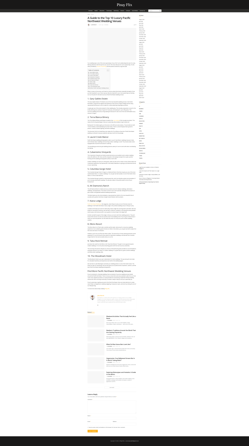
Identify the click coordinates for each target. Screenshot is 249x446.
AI (139, 106)
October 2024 (142, 61)
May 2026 (141, 25)
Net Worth (142, 138)
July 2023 (141, 90)
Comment (90, 399)
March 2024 (141, 74)
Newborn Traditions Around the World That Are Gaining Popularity (121, 331)
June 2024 (141, 69)
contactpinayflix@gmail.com (132, 441)
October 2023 (142, 84)
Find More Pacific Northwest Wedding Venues (99, 88)
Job (140, 128)
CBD (140, 113)
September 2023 (142, 86)
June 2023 (141, 91)
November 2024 (142, 59)
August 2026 (141, 19)
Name (89, 415)
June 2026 (141, 23)
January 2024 (142, 78)
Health (96, 10)
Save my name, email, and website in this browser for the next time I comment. (107, 427)
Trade (140, 155)
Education (102, 10)
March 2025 (141, 51)
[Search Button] (160, 11)
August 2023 (141, 88)
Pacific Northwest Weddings (94, 204)
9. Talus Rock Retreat (93, 84)
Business (90, 10)
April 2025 (141, 50)
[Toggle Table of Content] (107, 70)
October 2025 (142, 38)
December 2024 (142, 57)
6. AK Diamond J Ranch (94, 80)
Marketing (116, 10)
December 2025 (142, 34)
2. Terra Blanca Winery (94, 73)
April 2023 (141, 95)
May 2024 (141, 70)
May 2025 (141, 48)
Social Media (135, 10)
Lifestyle (128, 10)
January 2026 (142, 32)
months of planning (101, 66)
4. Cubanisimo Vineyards (94, 77)
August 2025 (141, 42)
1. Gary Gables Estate (93, 72)
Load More (111, 387)
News (140, 140)
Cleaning (141, 116)
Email (89, 421)
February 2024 (142, 76)
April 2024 (141, 72)
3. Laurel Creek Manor (93, 75)
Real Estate (142, 145)
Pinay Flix (124, 4)
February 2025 (142, 53)
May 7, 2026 (116, 320)
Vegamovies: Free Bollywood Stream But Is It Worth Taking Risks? (120, 359)
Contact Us (142, 10)
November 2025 (142, 36)
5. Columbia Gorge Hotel (94, 78)
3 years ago (101, 24)
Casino (140, 111)
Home (89, 14)
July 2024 (141, 67)
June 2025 (141, 46)
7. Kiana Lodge (92, 81)
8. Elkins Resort (92, 83)
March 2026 (141, 29)
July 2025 (141, 44)
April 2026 (141, 27)
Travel (140, 158)
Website (114, 421)
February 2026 (142, 30)
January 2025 (142, 55)
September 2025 (142, 40)
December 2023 (142, 80)
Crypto (141, 118)
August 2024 (141, 65)
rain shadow (116, 120)
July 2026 (141, 21)
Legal (140, 131)
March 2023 (141, 97)
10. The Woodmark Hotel (94, 86)
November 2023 (142, 82)
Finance (122, 10)
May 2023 (141, 93)
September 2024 (142, 63)
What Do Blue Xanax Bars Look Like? (118, 344)
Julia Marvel (93, 24)
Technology (109, 10)
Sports (141, 150)
